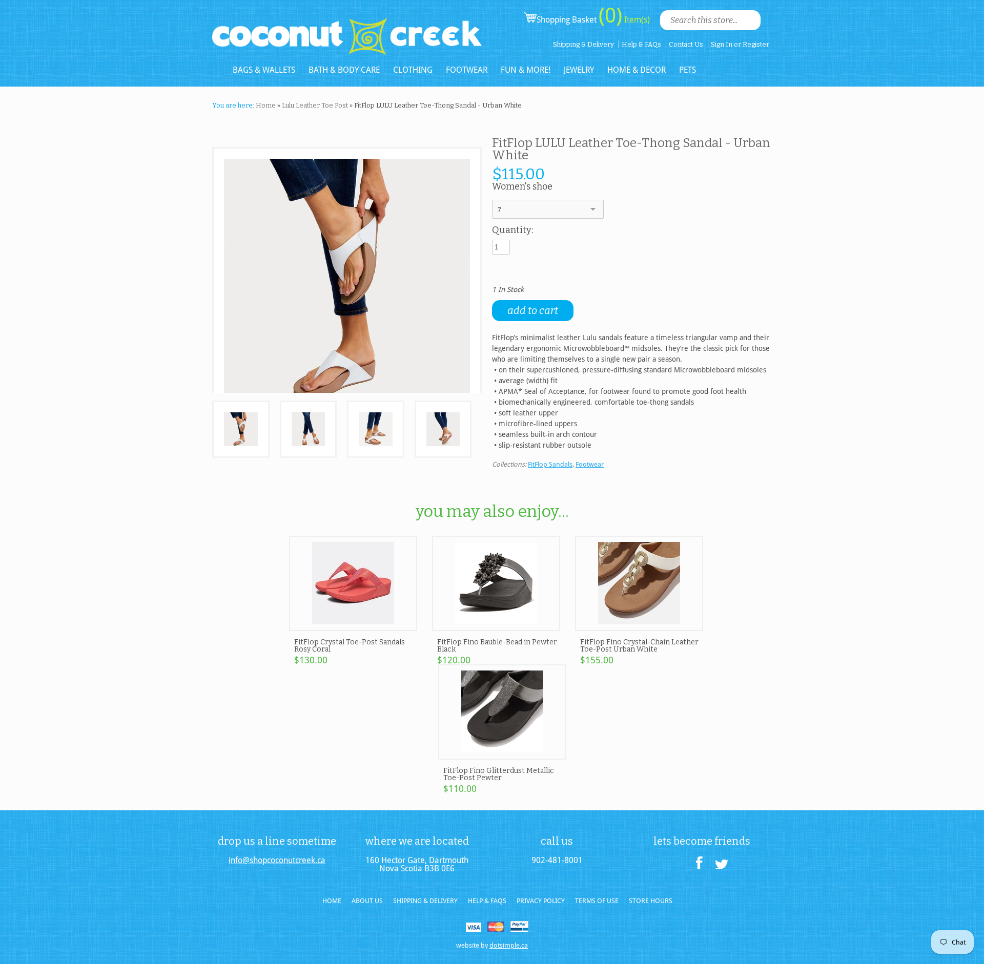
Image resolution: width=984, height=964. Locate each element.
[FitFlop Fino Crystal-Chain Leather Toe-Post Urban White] (639, 626)
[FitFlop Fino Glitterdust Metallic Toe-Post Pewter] (502, 755)
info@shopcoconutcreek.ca (277, 860)
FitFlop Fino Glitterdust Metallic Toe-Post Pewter (498, 774)
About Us (367, 900)
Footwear (466, 70)
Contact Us (686, 44)
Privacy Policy (541, 900)
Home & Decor (636, 70)
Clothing (413, 70)
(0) (610, 15)
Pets (687, 70)
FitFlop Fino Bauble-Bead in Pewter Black (497, 646)
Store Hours (650, 900)
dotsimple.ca (508, 945)
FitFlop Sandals (550, 464)
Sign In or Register (740, 44)
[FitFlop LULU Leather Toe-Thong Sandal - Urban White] (241, 430)
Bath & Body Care (344, 70)
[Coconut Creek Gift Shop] (347, 28)
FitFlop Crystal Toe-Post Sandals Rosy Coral (349, 646)
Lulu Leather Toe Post (315, 105)
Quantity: (512, 230)
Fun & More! (525, 70)
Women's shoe (522, 187)
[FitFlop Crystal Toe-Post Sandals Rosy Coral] (353, 626)
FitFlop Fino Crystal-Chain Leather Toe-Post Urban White (639, 646)
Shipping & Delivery (583, 44)
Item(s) (636, 20)
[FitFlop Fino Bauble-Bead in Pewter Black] (496, 626)
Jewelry (579, 70)
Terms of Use (597, 900)
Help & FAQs (641, 44)
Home (266, 105)
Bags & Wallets (264, 70)
